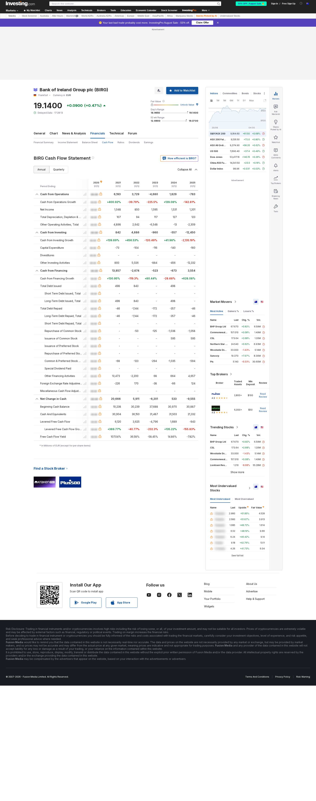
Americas (119, 16)
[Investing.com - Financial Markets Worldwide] (20, 3)
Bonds (245, 93)
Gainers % (233, 311)
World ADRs (87, 16)
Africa (170, 16)
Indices (214, 93)
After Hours (57, 16)
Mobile (208, 591)
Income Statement (68, 142)
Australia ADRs (104, 16)
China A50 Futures (220, 162)
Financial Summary (44, 142)
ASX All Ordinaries (220, 145)
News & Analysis (74, 133)
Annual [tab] (41, 169)
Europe (130, 16)
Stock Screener (169, 10)
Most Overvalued (244, 499)
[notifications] (301, 3)
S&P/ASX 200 (217, 133)
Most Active (216, 311)
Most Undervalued (220, 499)
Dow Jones (216, 157)
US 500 (214, 151)
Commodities (230, 93)
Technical (116, 133)
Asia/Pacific (158, 16)
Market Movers (221, 302)
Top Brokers (219, 374)
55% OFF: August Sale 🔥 (251, 3)
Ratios (121, 142)
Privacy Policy (282, 676)
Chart (54, 133)
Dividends (134, 142)
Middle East (143, 16)
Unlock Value (187, 104)
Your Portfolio (212, 598)
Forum (132, 133)
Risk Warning (303, 676)
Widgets (209, 606)
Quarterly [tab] (58, 169)
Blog (207, 583)
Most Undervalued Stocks (223, 488)
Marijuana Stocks (184, 16)
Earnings (148, 142)
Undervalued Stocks (230, 16)
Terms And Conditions (257, 676)
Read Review (263, 395)
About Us (251, 583)
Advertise (252, 591)
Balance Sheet (90, 142)
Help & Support (255, 598)
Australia (44, 16)
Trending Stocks (222, 427)
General (39, 133)
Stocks (12, 16)
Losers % (248, 311)
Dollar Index (216, 168)
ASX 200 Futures (219, 139)
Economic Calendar (146, 10)
